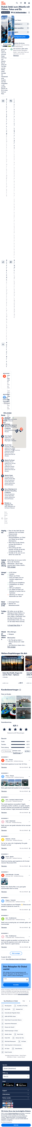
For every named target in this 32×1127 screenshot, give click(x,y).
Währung (5, 1073)
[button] (4, 31)
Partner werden (6, 1098)
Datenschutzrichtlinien (23, 994)
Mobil (4, 1081)
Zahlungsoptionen (7, 1101)
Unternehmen (6, 1094)
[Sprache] (25, 3)
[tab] (10, 1001)
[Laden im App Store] (21, 1085)
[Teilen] (29, 12)
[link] (12, 670)
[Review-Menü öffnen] (29, 760)
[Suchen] (17, 3)
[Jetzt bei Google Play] (8, 1085)
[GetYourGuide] (3, 3)
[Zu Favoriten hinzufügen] (22, 657)
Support (4, 1090)
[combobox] (18, 753)
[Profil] (29, 3)
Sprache (5, 1065)
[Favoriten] (21, 3)
